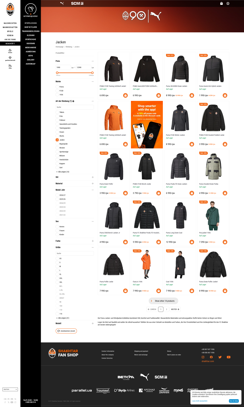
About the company (108, 355)
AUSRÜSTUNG (31, 52)
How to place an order (174, 355)
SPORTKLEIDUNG (31, 23)
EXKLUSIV (30, 60)
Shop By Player (31, 27)
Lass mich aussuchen (199, 401)
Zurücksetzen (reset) (68, 331)
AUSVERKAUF (30, 64)
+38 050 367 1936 (208, 353)
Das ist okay (234, 401)
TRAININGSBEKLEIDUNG (30, 31)
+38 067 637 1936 (208, 349)
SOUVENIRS (31, 43)
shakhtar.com (208, 361)
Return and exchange (141, 355)
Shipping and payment (141, 351)
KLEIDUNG (30, 35)
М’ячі (30, 56)
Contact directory (107, 358)
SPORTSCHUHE (30, 39)
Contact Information (108, 351)
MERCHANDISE (30, 47)
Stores (169, 351)
